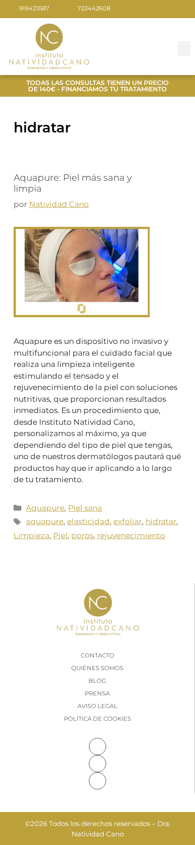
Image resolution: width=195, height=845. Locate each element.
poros (82, 535)
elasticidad (88, 521)
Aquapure (45, 507)
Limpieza (31, 535)
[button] (184, 48)
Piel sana (85, 507)
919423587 (34, 8)
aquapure (44, 521)
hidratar (161, 521)
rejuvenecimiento (131, 535)
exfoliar (127, 521)
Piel (60, 535)
